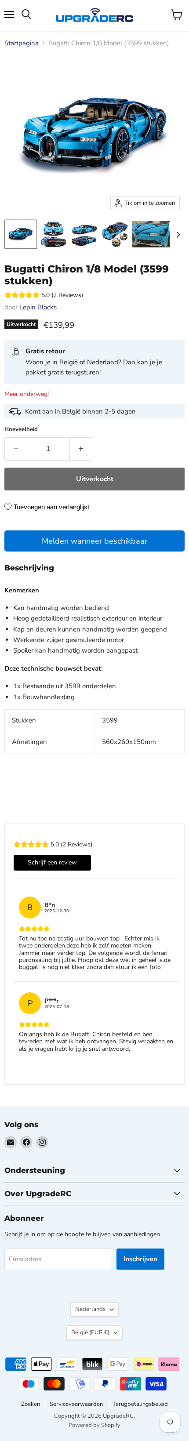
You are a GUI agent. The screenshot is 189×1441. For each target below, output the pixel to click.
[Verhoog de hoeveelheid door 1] (81, 448)
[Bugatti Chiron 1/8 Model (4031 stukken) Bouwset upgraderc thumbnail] (20, 234)
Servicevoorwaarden (76, 1404)
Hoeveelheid (21, 429)
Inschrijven (140, 1259)
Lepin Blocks (38, 307)
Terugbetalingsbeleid (140, 1404)
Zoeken (30, 1404)
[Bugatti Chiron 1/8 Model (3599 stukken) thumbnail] (155, 234)
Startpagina (21, 43)
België (90, 1332)
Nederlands (90, 1309)
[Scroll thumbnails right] (177, 234)
